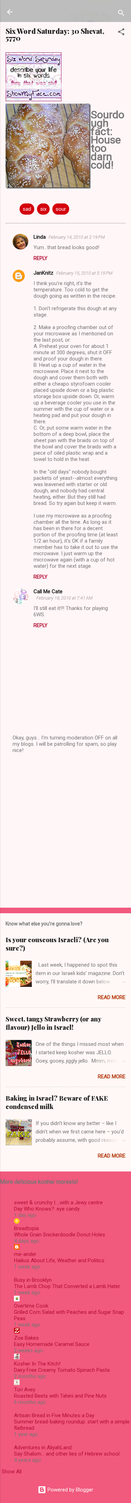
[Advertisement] (65, 831)
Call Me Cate (48, 591)
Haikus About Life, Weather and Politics (59, 1260)
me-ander (25, 1254)
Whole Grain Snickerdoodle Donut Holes (59, 1235)
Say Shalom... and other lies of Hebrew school (66, 1454)
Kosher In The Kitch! (37, 1364)
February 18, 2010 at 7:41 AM (64, 598)
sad (27, 209)
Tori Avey (24, 1389)
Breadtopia (26, 1228)
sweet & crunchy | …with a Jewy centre (58, 1202)
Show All (12, 1471)
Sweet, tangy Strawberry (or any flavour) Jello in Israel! (53, 1023)
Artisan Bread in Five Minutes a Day (54, 1415)
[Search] (121, 14)
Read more (111, 997)
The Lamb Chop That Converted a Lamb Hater (67, 1286)
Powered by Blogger (69, 1490)
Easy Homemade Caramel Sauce (51, 1344)
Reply (41, 258)
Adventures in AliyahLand (43, 1447)
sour (61, 209)
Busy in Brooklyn (33, 1280)
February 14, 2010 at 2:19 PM (77, 237)
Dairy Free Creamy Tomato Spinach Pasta (62, 1370)
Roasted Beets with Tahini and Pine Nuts (60, 1396)
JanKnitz (43, 273)
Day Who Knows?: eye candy (47, 1209)
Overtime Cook (31, 1306)
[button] (121, 33)
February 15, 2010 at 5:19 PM (84, 273)
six (43, 209)
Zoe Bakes (26, 1338)
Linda (40, 237)
